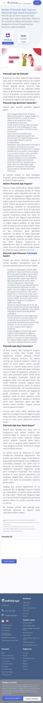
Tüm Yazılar (7, 43)
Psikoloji (31, 253)
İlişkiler (23, 36)
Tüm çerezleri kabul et (13, 698)
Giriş (37, 3)
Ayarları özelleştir (32, 699)
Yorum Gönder (9, 561)
